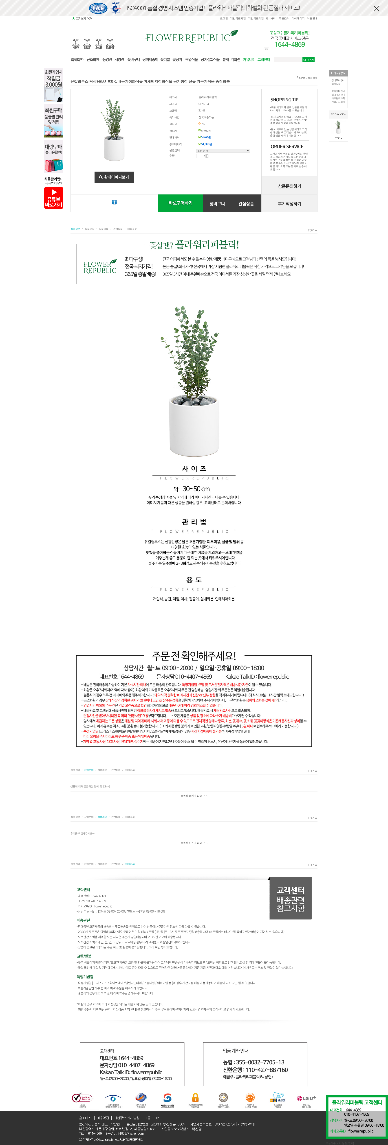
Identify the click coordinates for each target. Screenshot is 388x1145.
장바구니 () (337, 80)
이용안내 (312, 18)
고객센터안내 (338, 91)
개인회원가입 (238, 18)
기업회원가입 (256, 18)
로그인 (224, 18)
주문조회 (284, 18)
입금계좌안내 (338, 94)
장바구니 (271, 18)
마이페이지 (298, 18)
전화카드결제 (338, 101)
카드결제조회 (338, 98)
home (301, 77)
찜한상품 (335, 84)
